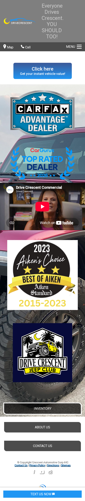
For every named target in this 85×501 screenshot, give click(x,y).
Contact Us (20, 465)
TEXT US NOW (41, 494)
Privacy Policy (37, 465)
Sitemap (66, 465)
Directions (53, 465)
